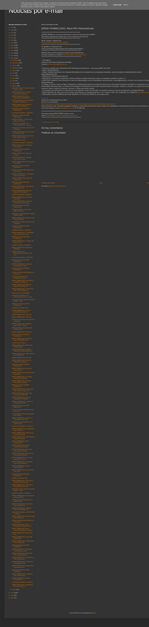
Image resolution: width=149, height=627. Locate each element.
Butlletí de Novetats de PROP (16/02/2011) (20, 260)
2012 (12, 55)
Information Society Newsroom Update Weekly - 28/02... (23, 88)
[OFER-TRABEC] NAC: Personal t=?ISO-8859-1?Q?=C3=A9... (22, 485)
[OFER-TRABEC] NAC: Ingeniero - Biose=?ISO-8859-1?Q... (22, 339)
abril (13, 80)
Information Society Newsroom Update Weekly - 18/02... (23, 214)
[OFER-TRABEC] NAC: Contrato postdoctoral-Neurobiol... (21, 92)
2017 (12, 43)
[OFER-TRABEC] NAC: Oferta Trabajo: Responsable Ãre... (23, 218)
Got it (126, 5)
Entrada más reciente (48, 183)
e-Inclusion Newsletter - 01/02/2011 (22, 582)
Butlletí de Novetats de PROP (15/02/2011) (20, 269)
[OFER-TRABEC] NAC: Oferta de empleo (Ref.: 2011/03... (21, 324)
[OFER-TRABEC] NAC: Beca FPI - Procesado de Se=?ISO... (22, 418)
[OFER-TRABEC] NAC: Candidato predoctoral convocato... (22, 377)
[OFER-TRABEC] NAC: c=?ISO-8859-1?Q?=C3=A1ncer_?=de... (23, 233)
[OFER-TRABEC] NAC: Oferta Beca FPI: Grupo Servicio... (22, 585)
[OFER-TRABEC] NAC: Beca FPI (21, 314)
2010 (12, 593)
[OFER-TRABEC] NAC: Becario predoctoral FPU (21, 466)
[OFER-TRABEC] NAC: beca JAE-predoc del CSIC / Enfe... (22, 450)
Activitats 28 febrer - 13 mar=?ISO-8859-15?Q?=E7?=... (22, 120)
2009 (12, 595)
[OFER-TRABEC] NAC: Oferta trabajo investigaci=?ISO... (23, 187)
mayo (14, 78)
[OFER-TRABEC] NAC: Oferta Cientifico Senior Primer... (20, 446)
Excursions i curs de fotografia (21, 293)
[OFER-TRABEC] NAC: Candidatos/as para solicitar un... (23, 429)
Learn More (117, 5)
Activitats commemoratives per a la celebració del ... (22, 422)
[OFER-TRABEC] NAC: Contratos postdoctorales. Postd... (22, 264)
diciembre (15, 60)
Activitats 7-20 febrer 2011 (19, 478)
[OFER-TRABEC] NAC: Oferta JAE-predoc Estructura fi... (22, 504)
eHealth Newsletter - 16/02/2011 (21, 245)
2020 (12, 38)
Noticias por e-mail (36, 10)
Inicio (100, 183)
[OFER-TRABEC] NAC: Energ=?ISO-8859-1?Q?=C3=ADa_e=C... (23, 389)
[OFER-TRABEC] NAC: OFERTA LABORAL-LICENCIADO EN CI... (22, 350)
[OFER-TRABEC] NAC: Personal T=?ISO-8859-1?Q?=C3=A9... (23, 481)
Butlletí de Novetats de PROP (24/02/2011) (20, 150)
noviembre (15, 63)
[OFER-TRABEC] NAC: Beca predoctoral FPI (20, 441)
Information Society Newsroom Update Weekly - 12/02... (23, 300)
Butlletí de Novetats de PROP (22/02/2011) (20, 183)
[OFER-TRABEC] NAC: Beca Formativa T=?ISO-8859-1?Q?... (22, 525)
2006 (12, 598)
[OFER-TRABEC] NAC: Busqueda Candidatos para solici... (22, 550)
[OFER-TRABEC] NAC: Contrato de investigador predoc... (22, 562)
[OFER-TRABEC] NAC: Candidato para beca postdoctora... (22, 462)
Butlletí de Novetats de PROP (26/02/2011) (20, 116)
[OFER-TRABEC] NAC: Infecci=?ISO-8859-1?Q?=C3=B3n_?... (23, 136)
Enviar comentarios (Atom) (58, 186)
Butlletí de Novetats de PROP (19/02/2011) (20, 206)
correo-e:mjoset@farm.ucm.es (57, 64)
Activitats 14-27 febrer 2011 (20, 308)
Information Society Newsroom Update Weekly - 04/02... (23, 489)
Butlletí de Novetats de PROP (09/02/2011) (20, 385)
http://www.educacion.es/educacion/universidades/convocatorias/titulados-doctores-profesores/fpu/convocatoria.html (78, 104)
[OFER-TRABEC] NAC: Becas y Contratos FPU (21, 578)
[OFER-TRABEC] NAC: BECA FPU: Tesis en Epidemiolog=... (22, 554)
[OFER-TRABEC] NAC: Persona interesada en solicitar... (21, 381)
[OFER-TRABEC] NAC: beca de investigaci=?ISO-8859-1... (21, 398)
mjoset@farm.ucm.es (67, 108)
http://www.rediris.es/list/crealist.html (74, 55)
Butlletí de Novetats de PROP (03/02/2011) (20, 545)
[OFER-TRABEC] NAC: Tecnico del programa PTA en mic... (22, 458)
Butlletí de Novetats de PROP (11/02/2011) (20, 335)
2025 (12, 30)
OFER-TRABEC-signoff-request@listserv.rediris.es (62, 115)
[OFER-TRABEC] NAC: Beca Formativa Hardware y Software (22, 529)
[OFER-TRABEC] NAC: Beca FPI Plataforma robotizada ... (21, 361)
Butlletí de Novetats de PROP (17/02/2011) (20, 237)
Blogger (93, 613)
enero (14, 589)
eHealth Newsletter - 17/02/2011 (21, 230)
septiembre (15, 68)
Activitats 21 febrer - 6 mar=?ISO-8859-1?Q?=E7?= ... (22, 210)
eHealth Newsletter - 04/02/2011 (21, 493)
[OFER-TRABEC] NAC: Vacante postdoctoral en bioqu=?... (21, 311)
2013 (12, 53)
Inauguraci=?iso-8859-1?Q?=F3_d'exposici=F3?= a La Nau (22, 296)
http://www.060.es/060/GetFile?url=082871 (54, 42)
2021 (12, 35)
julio (13, 73)
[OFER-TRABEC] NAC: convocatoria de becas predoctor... (22, 174)
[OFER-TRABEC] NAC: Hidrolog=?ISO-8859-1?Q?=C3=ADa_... (22, 202)
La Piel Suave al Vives (18, 343)
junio (13, 75)
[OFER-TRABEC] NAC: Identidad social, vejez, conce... (21, 158)
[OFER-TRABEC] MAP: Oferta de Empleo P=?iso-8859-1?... (21, 105)
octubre (14, 65)
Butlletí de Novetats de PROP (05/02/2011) (20, 474)
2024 (12, 32)
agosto (14, 70)
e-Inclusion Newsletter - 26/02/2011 (22, 113)
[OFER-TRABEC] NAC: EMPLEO (21, 194)
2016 (12, 45)
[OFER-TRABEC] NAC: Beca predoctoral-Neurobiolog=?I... (21, 97)
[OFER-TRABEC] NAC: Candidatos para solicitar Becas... (22, 574)
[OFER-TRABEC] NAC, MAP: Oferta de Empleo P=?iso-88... (23, 437)
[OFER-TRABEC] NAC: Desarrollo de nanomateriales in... (23, 566)
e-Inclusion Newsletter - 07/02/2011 (22, 426)
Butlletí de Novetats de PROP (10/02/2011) (20, 365)
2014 (12, 50)
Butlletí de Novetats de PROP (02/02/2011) (20, 570)
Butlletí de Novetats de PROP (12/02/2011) (20, 304)
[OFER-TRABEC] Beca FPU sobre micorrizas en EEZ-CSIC (22, 394)
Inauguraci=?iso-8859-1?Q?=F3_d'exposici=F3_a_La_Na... (22, 124)
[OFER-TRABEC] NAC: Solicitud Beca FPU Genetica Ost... (23, 541)
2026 (12, 27)
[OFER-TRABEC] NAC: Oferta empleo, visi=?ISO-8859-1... (23, 354)
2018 (12, 40)
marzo (14, 83)
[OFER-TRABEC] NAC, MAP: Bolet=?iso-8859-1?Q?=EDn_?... (23, 101)
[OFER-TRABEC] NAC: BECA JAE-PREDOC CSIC (22, 328)
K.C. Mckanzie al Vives (19, 140)
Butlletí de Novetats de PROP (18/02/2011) (20, 226)
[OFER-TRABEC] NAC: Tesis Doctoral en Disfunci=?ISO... (23, 132)
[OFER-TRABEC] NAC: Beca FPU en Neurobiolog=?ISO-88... (23, 454)
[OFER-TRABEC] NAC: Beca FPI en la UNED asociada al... (23, 558)
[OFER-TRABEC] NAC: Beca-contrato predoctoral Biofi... (23, 496)
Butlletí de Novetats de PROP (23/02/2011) (20, 166)
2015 (12, 48)
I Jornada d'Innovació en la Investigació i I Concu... (20, 277)
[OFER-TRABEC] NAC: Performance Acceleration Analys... (22, 433)
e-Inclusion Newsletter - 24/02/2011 (22, 142)
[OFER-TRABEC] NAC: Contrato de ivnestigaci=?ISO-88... (22, 402)
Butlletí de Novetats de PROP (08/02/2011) (20, 406)
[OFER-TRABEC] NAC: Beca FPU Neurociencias (22, 369)
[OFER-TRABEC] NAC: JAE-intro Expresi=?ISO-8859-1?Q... (21, 508)
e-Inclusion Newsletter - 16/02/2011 (22, 257)
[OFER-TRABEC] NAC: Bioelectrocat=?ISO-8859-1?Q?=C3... (22, 253)
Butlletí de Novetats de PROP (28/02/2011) (20, 109)
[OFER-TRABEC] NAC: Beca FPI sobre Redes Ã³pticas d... (23, 517)
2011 (12, 58)
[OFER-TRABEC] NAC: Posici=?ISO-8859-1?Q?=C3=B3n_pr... (23, 289)
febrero (14, 86)
